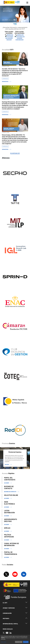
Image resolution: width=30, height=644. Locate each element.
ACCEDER (6, 483)
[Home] (12, 2)
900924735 (20, 35)
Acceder (6, 498)
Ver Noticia (5, 81)
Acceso (7, 464)
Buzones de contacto (10, 491)
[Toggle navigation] (27, 2)
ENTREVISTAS (5, 78)
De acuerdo (25, 641)
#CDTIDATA (6, 618)
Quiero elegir (3, 641)
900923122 (10, 35)
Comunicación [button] (7, 613)
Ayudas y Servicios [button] (9, 608)
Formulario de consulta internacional (20, 38)
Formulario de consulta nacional (9, 38)
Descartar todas (18, 641)
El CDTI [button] (5, 602)
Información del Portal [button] (10, 623)
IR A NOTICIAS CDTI (15, 153)
